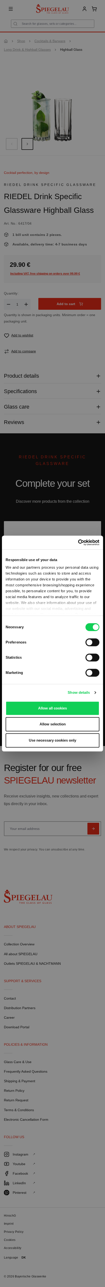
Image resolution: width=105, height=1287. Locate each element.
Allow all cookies (52, 708)
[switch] (92, 642)
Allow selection (53, 724)
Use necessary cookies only (52, 740)
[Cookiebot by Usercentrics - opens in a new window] (78, 542)
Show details (79, 692)
